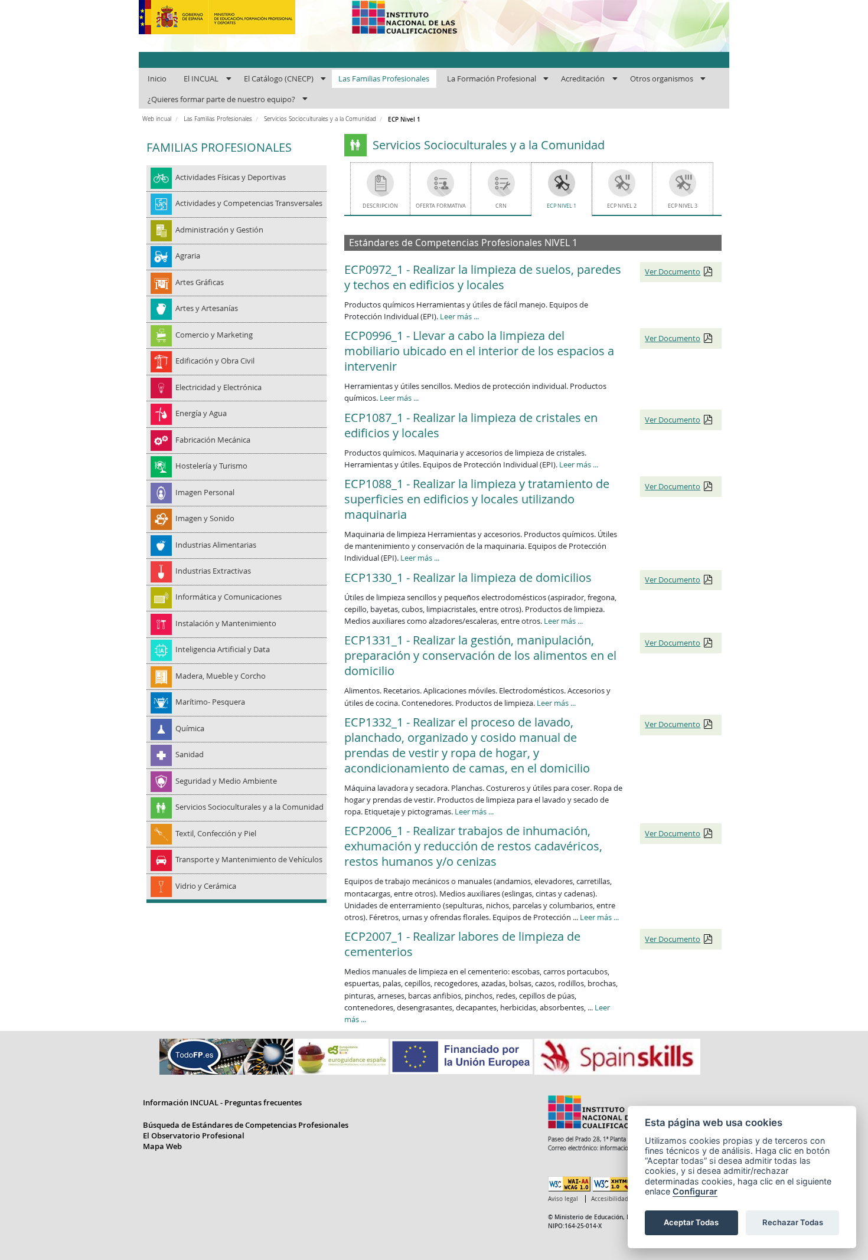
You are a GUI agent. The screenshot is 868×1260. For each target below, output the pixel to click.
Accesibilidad (609, 1199)
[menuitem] (157, 79)
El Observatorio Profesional (193, 1135)
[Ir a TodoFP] (227, 1056)
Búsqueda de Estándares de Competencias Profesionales (245, 1125)
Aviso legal (563, 1199)
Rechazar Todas (792, 1222)
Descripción (380, 206)
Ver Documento (672, 271)
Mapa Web (162, 1146)
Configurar (695, 1191)
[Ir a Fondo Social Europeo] (462, 1056)
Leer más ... (459, 316)
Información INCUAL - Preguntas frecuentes (222, 1102)
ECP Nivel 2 (622, 206)
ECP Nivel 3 (682, 206)
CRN (501, 206)
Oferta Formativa (441, 206)
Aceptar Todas (691, 1222)
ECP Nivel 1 (561, 206)
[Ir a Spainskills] (617, 1056)
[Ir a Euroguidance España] (342, 1056)
